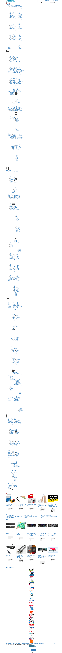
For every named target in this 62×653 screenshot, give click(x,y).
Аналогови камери (17, 326)
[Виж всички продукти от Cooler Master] (32, 595)
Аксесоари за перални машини (15, 438)
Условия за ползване (18, 643)
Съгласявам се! (33, 649)
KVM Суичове (15, 472)
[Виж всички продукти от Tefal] (32, 631)
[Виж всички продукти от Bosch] (32, 586)
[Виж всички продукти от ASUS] (32, 582)
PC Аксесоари (18, 89)
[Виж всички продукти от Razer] (32, 623)
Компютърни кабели (14, 482)
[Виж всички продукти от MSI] (32, 621)
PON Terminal (18, 303)
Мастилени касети (17, 351)
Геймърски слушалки (15, 185)
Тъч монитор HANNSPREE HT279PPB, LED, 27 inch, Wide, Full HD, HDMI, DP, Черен (20, 532)
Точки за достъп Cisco (14, 329)
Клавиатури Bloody (18, 226)
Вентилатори (19, 69)
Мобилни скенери (11, 383)
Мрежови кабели (13, 484)
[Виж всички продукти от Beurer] (32, 585)
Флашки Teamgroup (18, 277)
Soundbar (17, 171)
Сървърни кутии (17, 314)
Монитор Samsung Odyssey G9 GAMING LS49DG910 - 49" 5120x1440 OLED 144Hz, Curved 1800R (42, 557)
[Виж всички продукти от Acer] (32, 570)
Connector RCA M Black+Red (51, 556)
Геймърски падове (17, 222)
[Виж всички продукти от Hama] (32, 605)
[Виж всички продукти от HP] (32, 607)
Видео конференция (18, 199)
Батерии (15, 440)
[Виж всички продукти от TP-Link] (32, 633)
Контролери (16, 234)
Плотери (9, 375)
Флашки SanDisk (18, 273)
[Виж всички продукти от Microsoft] (32, 620)
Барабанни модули (17, 339)
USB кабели (15, 474)
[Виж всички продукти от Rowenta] (32, 626)
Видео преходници (18, 478)
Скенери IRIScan (11, 394)
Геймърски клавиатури (15, 205)
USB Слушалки (15, 178)
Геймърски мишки (16, 208)
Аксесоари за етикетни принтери (17, 357)
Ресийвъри (17, 460)
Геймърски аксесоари (14, 238)
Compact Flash (18, 281)
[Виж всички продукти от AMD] (32, 573)
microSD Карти (18, 286)
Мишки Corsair (17, 217)
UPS (18, 373)
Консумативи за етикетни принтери (18, 361)
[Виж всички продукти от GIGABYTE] (32, 603)
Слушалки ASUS (11, 249)
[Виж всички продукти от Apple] (32, 579)
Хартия (9, 398)
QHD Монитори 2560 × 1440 (20, 41)
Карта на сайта (28, 643)
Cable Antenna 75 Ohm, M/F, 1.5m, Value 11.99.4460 (20, 556)
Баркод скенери (18, 389)
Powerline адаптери (18, 301)
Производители (10, 567)
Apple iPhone (17, 119)
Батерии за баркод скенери (20, 392)
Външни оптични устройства (19, 248)
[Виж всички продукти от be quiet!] (32, 583)
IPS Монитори (20, 23)
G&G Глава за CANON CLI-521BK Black (10, 505)
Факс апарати (15, 346)
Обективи (20, 138)
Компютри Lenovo (14, 39)
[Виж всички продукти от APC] (32, 577)
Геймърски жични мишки (17, 210)
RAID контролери (18, 312)
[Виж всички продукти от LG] (32, 617)
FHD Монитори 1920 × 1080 (20, 36)
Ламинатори (19, 394)
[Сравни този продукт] (9, 509)
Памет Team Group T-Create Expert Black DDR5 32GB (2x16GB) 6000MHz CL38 (10, 532)
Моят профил (33, 643)
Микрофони (14, 191)
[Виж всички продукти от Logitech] (32, 619)
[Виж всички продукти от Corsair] (32, 596)
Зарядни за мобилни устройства (19, 106)
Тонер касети (17, 341)
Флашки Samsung (18, 271)
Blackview (17, 123)
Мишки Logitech (17, 219)
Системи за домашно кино (17, 175)
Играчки (18, 428)
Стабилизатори (19, 380)
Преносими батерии (18, 453)
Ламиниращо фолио (21, 396)
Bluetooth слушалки (15, 183)
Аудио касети (16, 293)
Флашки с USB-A (18, 256)
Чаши (17, 433)
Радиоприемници (19, 172)
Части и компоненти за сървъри (18, 317)
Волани (9, 261)
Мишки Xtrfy (17, 221)
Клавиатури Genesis (18, 232)
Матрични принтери (15, 364)
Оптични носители (19, 251)
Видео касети (16, 295)
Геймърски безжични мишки (17, 213)
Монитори (18, 5)
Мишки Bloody (17, 215)
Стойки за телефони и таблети (17, 115)
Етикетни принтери (15, 353)
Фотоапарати (19, 132)
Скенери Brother (11, 389)
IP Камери (15, 320)
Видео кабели (9, 482)
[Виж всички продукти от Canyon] (32, 590)
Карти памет (16, 279)
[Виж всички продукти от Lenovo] (32, 615)
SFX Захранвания (18, 102)
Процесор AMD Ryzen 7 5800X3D (31, 556)
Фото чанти (20, 143)
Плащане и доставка (9, 643)
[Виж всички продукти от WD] (32, 638)
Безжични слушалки (11, 245)
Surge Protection (18, 382)
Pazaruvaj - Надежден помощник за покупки (35, 652)
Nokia (17, 122)
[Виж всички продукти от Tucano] (32, 636)
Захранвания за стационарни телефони (21, 412)
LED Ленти (20, 91)
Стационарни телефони (19, 403)
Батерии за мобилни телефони (17, 126)
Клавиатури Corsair (18, 230)
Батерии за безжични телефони (20, 408)
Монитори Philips (20, 19)
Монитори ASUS (20, 10)
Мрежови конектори (15, 486)
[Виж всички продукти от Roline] (32, 625)
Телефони (15, 117)
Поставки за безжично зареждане (20, 110)
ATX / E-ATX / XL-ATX (19, 58)
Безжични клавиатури (15, 203)
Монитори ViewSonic (20, 14)
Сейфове (18, 427)
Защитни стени (15, 309)
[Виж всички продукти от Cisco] (32, 592)
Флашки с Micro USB (18, 265)
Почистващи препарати (19, 424)
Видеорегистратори (19, 459)
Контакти (43, 643)
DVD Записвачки (21, 85)
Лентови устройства (18, 243)
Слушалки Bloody (11, 251)
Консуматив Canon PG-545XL (31, 505)
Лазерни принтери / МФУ (15, 333)
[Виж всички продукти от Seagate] (32, 630)
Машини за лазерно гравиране (15, 343)
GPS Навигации (17, 462)
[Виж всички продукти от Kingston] (32, 614)
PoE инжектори (18, 305)
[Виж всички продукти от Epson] (32, 600)
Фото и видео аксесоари (20, 140)
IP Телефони (20, 405)
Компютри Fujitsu (14, 35)
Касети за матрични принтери (17, 366)
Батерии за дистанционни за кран (18, 443)
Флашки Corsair (18, 270)
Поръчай (11, 508)
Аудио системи (9, 175)
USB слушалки (11, 243)
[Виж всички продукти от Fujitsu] (32, 602)
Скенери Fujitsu (11, 392)
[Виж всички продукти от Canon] (32, 588)
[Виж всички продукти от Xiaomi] (32, 641)
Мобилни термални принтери (9, 370)
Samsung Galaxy (17, 121)
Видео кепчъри (18, 195)
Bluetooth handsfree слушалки (15, 187)
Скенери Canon (11, 391)
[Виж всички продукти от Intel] (32, 609)
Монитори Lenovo (20, 16)
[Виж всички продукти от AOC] (32, 575)
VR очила (15, 200)
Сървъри (15, 310)
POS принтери (17, 354)
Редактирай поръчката (38, 643)
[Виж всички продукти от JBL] (32, 612)
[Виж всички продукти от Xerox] (32, 639)
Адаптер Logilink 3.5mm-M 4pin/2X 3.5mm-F (21, 505)
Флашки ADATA (18, 268)
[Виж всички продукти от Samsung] (32, 627)
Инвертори (20, 379)
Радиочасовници (20, 173)
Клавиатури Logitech (18, 228)
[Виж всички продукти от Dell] (32, 598)
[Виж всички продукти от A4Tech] (32, 569)
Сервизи (13, 643)
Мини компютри (9, 48)
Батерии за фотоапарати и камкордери (21, 135)
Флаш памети (16, 253)
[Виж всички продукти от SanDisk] (32, 628)
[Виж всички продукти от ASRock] (32, 581)
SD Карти (18, 288)
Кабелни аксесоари (9, 489)
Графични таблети (18, 197)
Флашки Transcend (18, 275)
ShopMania (28, 652)
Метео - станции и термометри (19, 420)
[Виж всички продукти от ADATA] (32, 572)
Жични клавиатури (15, 201)
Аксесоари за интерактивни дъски (21, 386)
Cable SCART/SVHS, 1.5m (10, 556)
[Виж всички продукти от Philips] (32, 622)
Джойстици (16, 235)
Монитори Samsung (20, 21)
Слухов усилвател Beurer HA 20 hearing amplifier (42, 505)
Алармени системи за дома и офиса (18, 400)
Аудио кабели (15, 480)
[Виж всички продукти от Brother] (32, 587)
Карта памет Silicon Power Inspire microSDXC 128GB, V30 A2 (52, 506)
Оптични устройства (19, 83)
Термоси (17, 432)
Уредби (13, 192)
